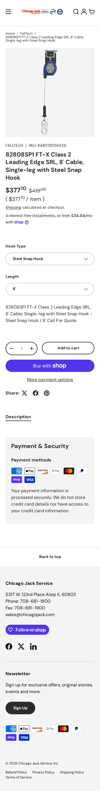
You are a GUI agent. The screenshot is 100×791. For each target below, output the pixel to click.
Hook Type (16, 246)
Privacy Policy (43, 772)
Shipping (13, 207)
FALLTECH (14, 145)
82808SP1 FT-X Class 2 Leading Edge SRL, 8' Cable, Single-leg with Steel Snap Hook (45, 38)
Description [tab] (18, 417)
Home (10, 33)
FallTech (26, 33)
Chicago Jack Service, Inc (38, 763)
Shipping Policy (72, 772)
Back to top (50, 556)
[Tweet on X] (24, 393)
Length (12, 276)
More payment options (50, 380)
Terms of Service (19, 777)
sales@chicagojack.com (30, 614)
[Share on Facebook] (35, 393)
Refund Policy (16, 772)
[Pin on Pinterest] (46, 393)
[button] (92, 12)
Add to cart (68, 347)
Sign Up (20, 707)
